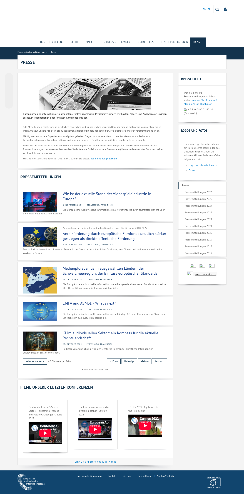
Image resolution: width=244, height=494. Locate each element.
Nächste (145, 361)
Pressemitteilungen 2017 (198, 253)
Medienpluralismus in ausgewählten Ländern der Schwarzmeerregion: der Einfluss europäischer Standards (110, 271)
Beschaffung (144, 476)
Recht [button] (74, 42)
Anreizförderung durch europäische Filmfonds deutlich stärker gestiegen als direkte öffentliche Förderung (114, 236)
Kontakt (112, 476)
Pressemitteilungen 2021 (198, 226)
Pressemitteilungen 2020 (198, 232)
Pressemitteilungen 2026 (198, 192)
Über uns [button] (57, 42)
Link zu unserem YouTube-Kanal (95, 461)
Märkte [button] (90, 42)
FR (209, 9)
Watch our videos (205, 274)
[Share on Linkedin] (9, 97)
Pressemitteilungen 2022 (198, 219)
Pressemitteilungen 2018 (198, 246)
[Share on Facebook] (9, 91)
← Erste (114, 361)
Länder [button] (125, 42)
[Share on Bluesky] (9, 77)
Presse (185, 185)
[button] (35, 361)
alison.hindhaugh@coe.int (103, 158)
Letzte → (160, 361)
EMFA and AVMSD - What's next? (89, 303)
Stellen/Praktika (166, 476)
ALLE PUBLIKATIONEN (176, 42)
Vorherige (129, 361)
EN (205, 9)
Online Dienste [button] (147, 42)
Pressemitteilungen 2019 (198, 239)
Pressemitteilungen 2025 (198, 198)
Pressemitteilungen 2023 (198, 212)
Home (43, 42)
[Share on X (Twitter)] (9, 84)
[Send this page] (9, 104)
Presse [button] (197, 42)
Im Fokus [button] (108, 42)
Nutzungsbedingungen (89, 476)
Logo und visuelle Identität (203, 165)
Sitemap (127, 476)
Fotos (192, 170)
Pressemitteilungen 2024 (198, 205)
